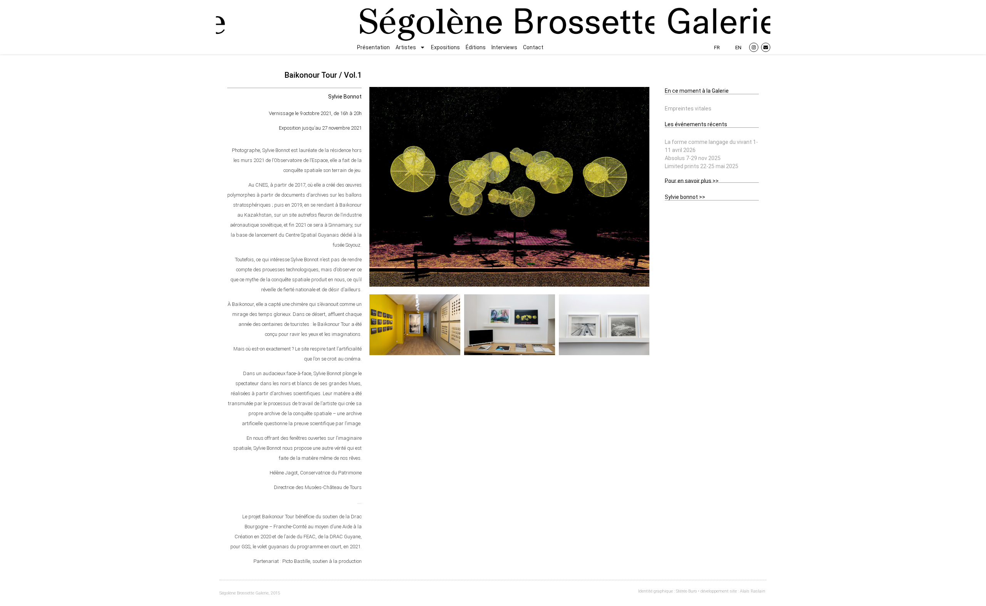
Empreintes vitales (688, 108)
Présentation (373, 47)
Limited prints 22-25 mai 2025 (701, 166)
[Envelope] (765, 47)
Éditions (476, 47)
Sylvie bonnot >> (685, 197)
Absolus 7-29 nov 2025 (693, 158)
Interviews (504, 47)
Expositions (445, 47)
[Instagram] (753, 47)
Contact (533, 47)
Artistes (406, 47)
